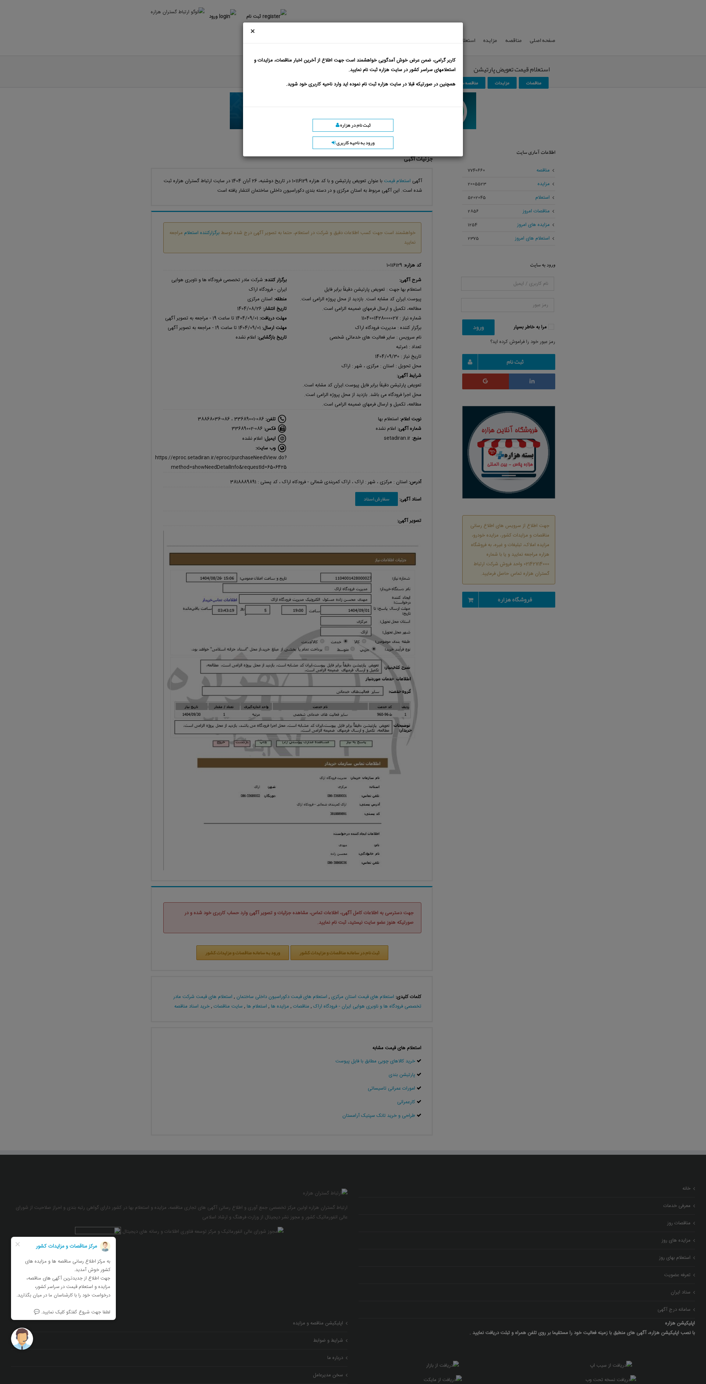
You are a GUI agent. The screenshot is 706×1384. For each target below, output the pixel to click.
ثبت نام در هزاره (355, 125)
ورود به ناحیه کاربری (355, 143)
